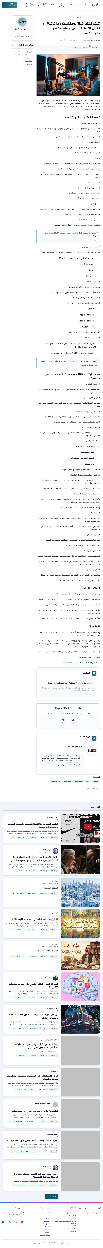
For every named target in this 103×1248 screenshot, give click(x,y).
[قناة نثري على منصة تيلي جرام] (3, 1221)
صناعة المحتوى (81, 17)
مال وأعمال (73, 1229)
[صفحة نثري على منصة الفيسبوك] (22, 1222)
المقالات (83, 4)
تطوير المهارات (20, 838)
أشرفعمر (55, 882)
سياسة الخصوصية (45, 1235)
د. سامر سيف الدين (22, 29)
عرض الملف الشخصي (21, 36)
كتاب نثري (47, 1218)
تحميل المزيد (51, 1196)
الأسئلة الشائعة (45, 1227)
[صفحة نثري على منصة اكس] (9, 1221)
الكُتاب (52, 4)
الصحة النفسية (30, 871)
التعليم (97, 17)
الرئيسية (47, 1213)
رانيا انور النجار (47, 850)
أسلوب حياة (31, 930)
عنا (49, 1216)
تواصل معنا (47, 1232)
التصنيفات (72, 4)
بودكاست (90, 17)
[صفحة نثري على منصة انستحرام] (16, 1222)
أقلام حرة (19, 894)
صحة (32, 1185)
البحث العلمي (20, 1056)
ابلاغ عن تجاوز (91, 788)
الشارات (48, 1230)
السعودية (21, 1028)
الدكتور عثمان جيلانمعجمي (49, 1040)
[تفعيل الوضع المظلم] (39, 5)
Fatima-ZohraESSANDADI (43, 1104)
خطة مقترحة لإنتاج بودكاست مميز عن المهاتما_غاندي (80, 662)
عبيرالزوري (48, 977)
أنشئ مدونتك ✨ (44, 1224)
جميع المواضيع (71, 1213)
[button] (22, 45)
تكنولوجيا (73, 1232)
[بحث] (44, 5)
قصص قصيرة (31, 894)
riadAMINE (54, 1071)
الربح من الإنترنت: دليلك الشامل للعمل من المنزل (65, 1222)
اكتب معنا (47, 1221)
